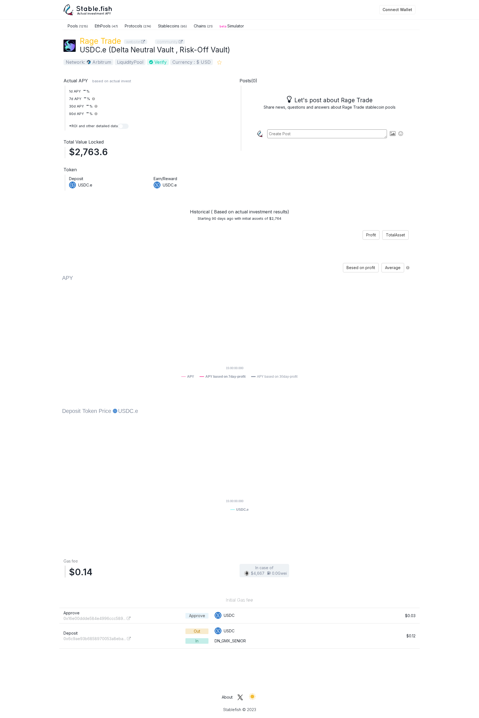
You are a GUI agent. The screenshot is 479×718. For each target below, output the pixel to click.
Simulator (232, 26)
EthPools (106, 26)
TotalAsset (395, 234)
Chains (203, 26)
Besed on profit (360, 267)
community (168, 41)
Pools (78, 26)
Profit (371, 234)
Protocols (138, 26)
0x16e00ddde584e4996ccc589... (95, 618)
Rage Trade (100, 41)
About (227, 697)
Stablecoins (172, 26)
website (133, 41)
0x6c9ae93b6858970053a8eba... (95, 638)
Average (393, 267)
